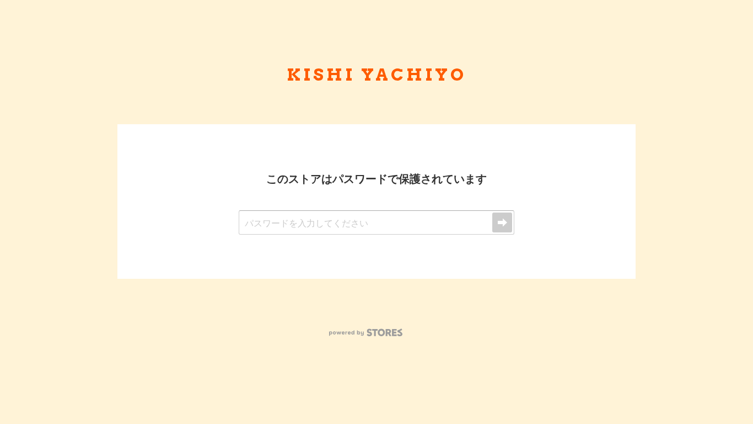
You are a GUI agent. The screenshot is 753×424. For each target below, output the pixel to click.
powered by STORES (366, 332)
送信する (502, 222)
